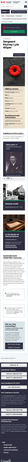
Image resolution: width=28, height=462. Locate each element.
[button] (4, 178)
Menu (4, 11)
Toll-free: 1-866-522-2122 (14, 374)
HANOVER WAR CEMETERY (12, 120)
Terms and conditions (11, 450)
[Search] (25, 6)
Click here (16, 312)
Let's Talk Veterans (14, 387)
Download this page (11, 247)
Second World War (10, 207)
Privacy (6, 452)
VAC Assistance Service (8, 395)
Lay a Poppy (14, 31)
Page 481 (7, 242)
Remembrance (10, 15)
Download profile (19, 54)
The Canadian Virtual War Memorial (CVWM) (14, 18)
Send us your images (14, 344)
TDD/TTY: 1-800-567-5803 (14, 414)
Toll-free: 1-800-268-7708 (14, 410)
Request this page (10, 245)
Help (3, 442)
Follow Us (16, 365)
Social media (8, 445)
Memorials (19, 15)
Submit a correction (14, 347)
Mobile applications (10, 447)
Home (2, 15)
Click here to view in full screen (13, 175)
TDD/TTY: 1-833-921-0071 (14, 377)
